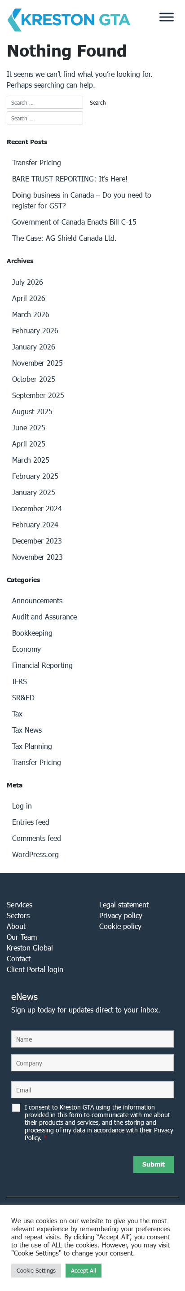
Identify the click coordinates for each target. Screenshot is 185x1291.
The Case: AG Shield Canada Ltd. (64, 238)
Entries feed (30, 822)
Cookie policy (120, 926)
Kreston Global (30, 947)
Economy (26, 649)
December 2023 (37, 540)
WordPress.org (35, 854)
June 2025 (28, 427)
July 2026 (27, 282)
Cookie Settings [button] (36, 1270)
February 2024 (35, 524)
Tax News (27, 729)
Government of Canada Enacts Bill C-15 (74, 221)
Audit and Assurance (44, 616)
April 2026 (28, 298)
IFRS (19, 681)
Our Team (22, 937)
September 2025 (38, 395)
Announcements (37, 600)
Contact (19, 958)
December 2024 (37, 508)
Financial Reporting (42, 665)
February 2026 (35, 330)
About (16, 926)
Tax (17, 713)
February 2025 (35, 476)
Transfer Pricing (36, 162)
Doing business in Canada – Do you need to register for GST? (81, 200)
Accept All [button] (83, 1270)
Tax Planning (32, 746)
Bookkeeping (32, 632)
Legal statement (124, 904)
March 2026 (30, 314)
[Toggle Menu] (166, 17)
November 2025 (37, 362)
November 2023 (37, 557)
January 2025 (33, 492)
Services (19, 904)
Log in (22, 805)
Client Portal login (35, 969)
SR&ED (23, 697)
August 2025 (32, 411)
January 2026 (33, 346)
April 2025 (28, 443)
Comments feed (36, 838)
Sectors (18, 915)
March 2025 (30, 459)
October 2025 (33, 379)
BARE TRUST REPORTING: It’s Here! (70, 178)
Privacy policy (120, 915)
